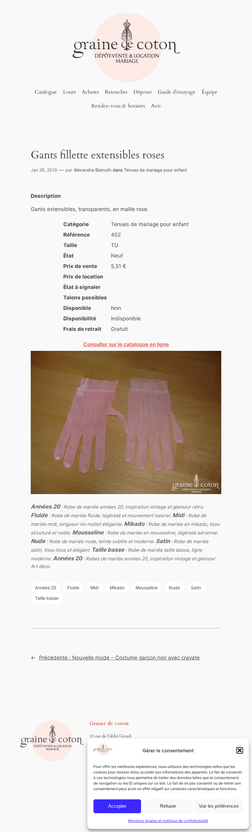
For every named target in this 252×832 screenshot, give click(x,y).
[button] (240, 750)
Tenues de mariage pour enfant (155, 169)
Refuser (168, 806)
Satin (196, 587)
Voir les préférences (219, 806)
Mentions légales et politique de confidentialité (168, 820)
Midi (94, 587)
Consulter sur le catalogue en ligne (126, 344)
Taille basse (46, 598)
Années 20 (45, 587)
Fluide (73, 587)
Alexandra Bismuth (92, 169)
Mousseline (147, 587)
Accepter (117, 806)
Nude (174, 587)
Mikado (117, 587)
